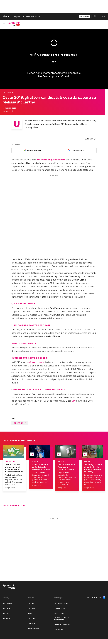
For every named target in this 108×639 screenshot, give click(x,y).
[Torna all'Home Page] (14, 24)
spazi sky (32, 623)
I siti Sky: (6, 598)
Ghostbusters (36, 362)
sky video (7, 613)
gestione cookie (61, 603)
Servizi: (31, 598)
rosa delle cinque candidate (51, 159)
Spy (74, 400)
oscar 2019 (20, 423)
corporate (59, 630)
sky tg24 (7, 608)
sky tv (31, 603)
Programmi (33, 628)
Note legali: (58, 598)
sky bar (31, 618)
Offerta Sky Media (62, 625)
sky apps (32, 608)
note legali (59, 613)
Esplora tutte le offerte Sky (27, 17)
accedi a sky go (94, 597)
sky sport (7, 603)
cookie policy (60, 608)
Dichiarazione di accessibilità (61, 618)
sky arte (6, 618)
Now (30, 613)
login (102, 17)
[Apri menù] (4, 24)
